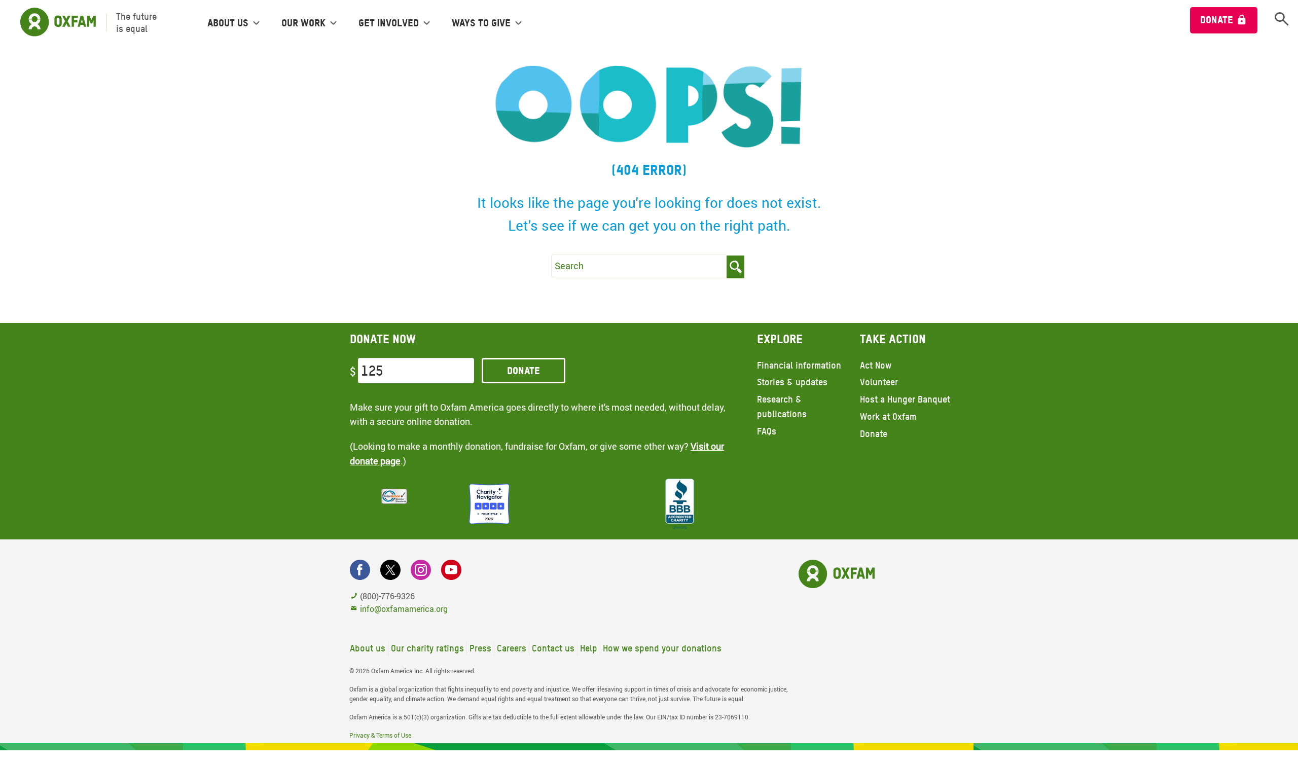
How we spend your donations (662, 648)
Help (588, 648)
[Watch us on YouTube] (451, 570)
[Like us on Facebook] (360, 570)
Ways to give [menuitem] (481, 23)
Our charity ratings (427, 648)
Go (735, 267)
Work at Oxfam (888, 416)
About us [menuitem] (227, 23)
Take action (893, 339)
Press (480, 648)
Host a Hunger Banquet (905, 399)
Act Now (875, 365)
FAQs (766, 431)
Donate (1216, 20)
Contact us (553, 648)
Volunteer (879, 382)
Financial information (799, 365)
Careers (511, 648)
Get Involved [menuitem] (388, 23)
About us (367, 648)
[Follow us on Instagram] (421, 570)
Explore (780, 339)
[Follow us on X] (390, 570)
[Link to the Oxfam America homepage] (53, 22)
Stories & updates (792, 382)
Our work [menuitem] (303, 23)
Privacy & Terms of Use (380, 735)
